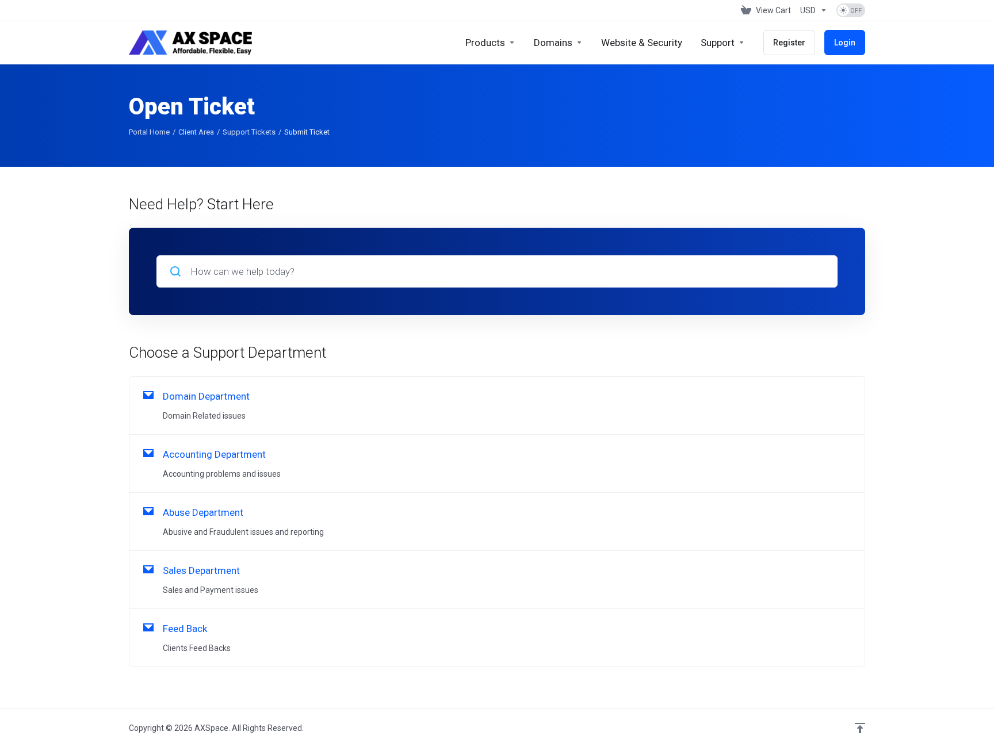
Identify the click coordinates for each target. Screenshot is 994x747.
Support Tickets (249, 132)
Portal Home (149, 132)
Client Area (196, 132)
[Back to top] (860, 728)
